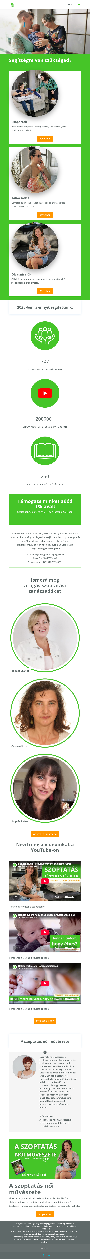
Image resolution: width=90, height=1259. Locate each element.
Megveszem (45, 1214)
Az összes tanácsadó (45, 834)
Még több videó (45, 1020)
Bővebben (45, 138)
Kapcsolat (44, 1248)
